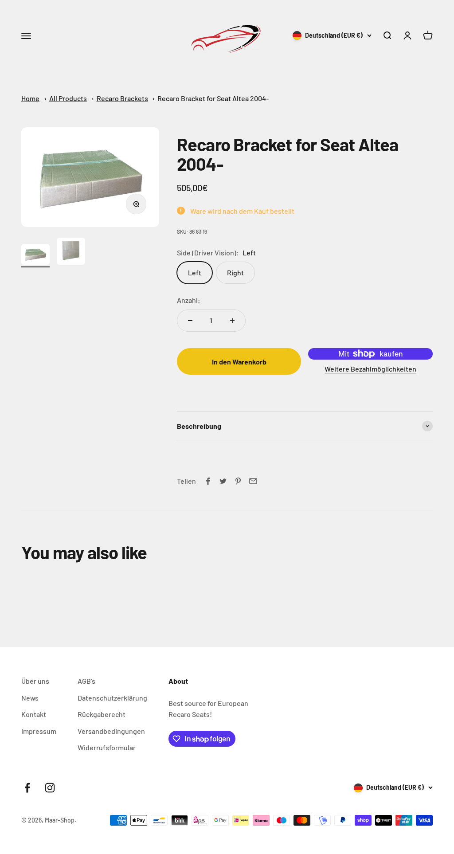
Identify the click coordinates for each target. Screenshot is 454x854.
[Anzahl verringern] (190, 320)
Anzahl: (188, 300)
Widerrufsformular (107, 747)
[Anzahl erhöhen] (232, 320)
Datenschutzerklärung (112, 697)
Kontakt (33, 714)
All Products (68, 98)
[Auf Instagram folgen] (50, 788)
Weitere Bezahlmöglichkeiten (370, 368)
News (30, 697)
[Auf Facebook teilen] (207, 481)
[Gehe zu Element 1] (35, 255)
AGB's (86, 681)
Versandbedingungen (111, 731)
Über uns (35, 681)
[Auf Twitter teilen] (223, 481)
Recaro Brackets (122, 98)
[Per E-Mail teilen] (253, 481)
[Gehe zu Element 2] (71, 252)
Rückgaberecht (101, 714)
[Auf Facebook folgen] (27, 788)
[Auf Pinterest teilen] (238, 481)
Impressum (38, 731)
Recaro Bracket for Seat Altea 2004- (213, 98)
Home (30, 98)
